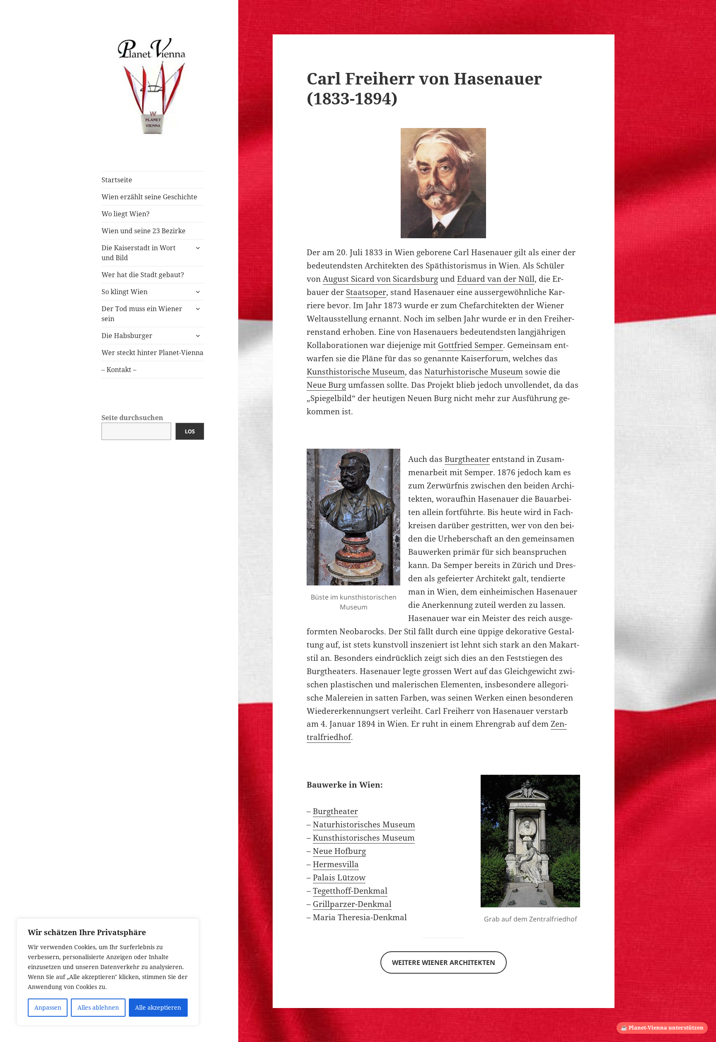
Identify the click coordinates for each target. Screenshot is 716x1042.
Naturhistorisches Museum (364, 824)
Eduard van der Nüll (496, 278)
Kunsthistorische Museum (356, 371)
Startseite (117, 179)
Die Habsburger (127, 335)
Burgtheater (467, 459)
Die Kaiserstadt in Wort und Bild (139, 252)
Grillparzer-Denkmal (352, 904)
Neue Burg (326, 385)
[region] (108, 972)
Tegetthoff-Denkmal (350, 890)
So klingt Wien (125, 291)
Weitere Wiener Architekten (443, 962)
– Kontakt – (119, 369)
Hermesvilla (336, 864)
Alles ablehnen (98, 1007)
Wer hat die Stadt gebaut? (143, 274)
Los (190, 431)
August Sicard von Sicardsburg (380, 278)
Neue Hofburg (339, 851)
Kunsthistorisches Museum (364, 837)
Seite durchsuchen (132, 417)
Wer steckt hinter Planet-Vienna (152, 352)
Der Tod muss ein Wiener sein (142, 313)
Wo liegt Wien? (126, 213)
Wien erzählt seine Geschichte (149, 196)
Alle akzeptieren (158, 1007)
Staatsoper (366, 292)
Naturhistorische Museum (473, 371)
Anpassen (47, 1007)
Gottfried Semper (470, 345)
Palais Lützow (339, 877)
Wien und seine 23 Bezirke (144, 230)
